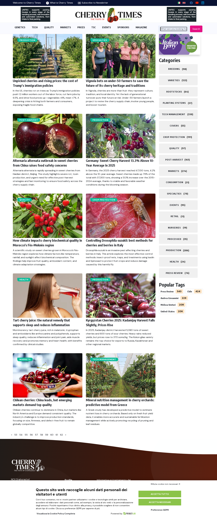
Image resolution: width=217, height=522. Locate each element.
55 (26, 434)
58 (41, 434)
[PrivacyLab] (129, 513)
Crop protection (104, 199)
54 (20, 434)
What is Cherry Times (61, 2)
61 (57, 434)
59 (46, 434)
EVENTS (106, 27)
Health (23, 279)
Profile (68, 480)
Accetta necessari (160, 502)
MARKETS (65, 27)
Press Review (167, 291)
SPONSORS (123, 27)
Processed (174, 239)
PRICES (81, 27)
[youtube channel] (195, 2)
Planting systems (174, 103)
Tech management (104, 359)
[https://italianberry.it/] (179, 44)
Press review (174, 273)
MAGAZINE (141, 27)
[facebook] (190, 2)
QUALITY (49, 27)
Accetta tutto (160, 494)
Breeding (174, 69)
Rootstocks (174, 91)
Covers (174, 125)
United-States (168, 311)
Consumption (174, 182)
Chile (189, 291)
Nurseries (174, 227)
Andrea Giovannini (169, 298)
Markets (25, 359)
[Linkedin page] (201, 2)
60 (51, 434)
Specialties (100, 40)
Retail (175, 216)
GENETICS (20, 27)
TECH (35, 27)
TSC (93, 27)
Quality (24, 199)
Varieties (174, 80)
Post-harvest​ (28, 120)
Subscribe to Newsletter (94, 2)
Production (27, 40)
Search (196, 28)
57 (36, 434)
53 (15, 434)
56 (31, 434)
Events (174, 205)
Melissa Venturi (168, 304)
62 (61, 434)
